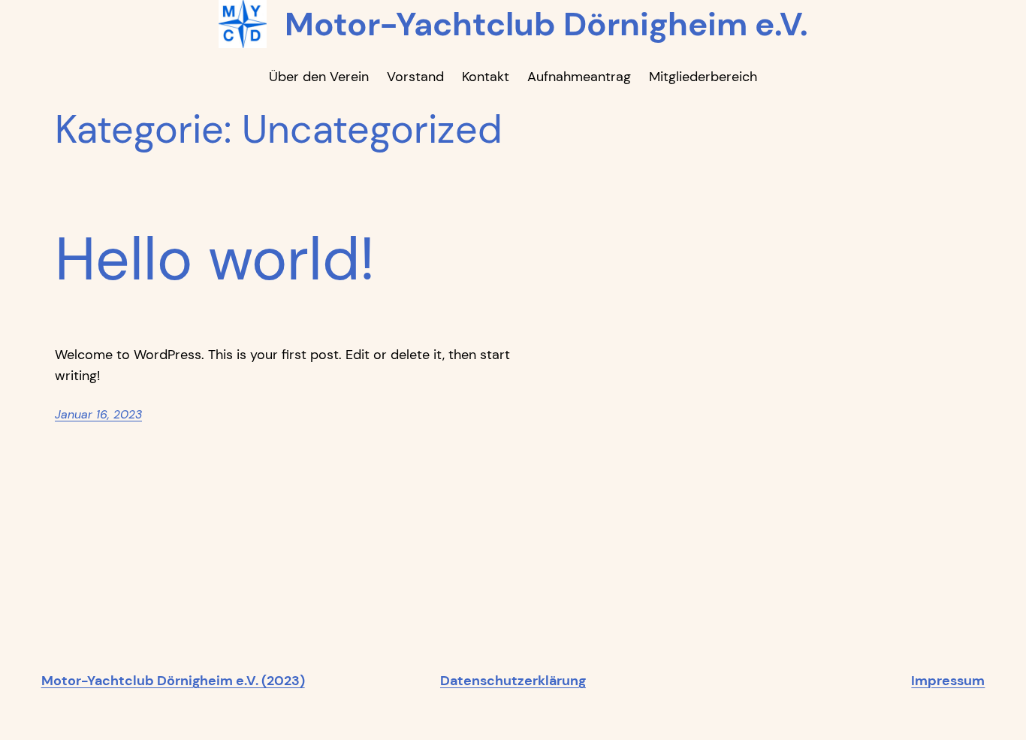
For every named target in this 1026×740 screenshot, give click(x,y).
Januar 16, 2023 (98, 414)
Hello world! (215, 259)
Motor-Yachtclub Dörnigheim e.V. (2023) (173, 681)
